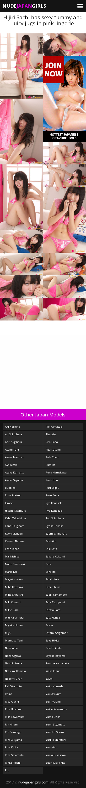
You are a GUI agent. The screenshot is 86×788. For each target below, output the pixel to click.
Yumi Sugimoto (55, 724)
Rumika (50, 465)
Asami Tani (12, 449)
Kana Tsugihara (14, 526)
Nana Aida (11, 648)
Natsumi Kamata (15, 671)
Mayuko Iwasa (14, 579)
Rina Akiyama (13, 739)
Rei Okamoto (13, 686)
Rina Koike (11, 747)
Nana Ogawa (13, 655)
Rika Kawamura (15, 717)
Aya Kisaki (11, 465)
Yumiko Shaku (55, 732)
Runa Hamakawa (56, 472)
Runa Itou (52, 480)
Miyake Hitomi (14, 625)
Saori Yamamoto (56, 594)
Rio (7, 770)
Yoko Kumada (54, 686)
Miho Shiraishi (14, 594)
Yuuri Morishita (55, 762)
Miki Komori (13, 602)
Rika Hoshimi (13, 709)
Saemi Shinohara (56, 533)
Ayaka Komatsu (14, 472)
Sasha (49, 625)
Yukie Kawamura (56, 709)
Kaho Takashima (15, 518)
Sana (49, 564)
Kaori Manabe (14, 533)
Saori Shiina (53, 587)
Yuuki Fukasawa (56, 755)
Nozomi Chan (13, 678)
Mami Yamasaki (15, 564)
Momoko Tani (14, 640)
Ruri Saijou (52, 487)
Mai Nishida (12, 556)
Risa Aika (51, 434)
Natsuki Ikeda (13, 663)
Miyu (8, 633)
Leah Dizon (12, 549)
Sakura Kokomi (55, 556)
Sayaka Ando (54, 648)
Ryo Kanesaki (54, 503)
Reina (8, 694)
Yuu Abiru (52, 747)
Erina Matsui (13, 495)
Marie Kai (11, 571)
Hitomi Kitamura (15, 510)
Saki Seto (51, 549)
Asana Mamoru (14, 457)
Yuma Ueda (53, 717)
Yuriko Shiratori (56, 739)
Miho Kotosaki (14, 587)
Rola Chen (52, 457)
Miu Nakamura (14, 617)
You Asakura (53, 694)
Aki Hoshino (12, 426)
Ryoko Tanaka (54, 526)
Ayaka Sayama (14, 480)
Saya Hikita (52, 640)
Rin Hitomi (11, 724)
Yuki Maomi (53, 701)
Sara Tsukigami (55, 602)
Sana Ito (51, 571)
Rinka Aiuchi (13, 762)
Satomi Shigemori (57, 633)
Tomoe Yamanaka (57, 663)
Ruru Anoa (52, 495)
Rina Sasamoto (14, 755)
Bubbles (10, 487)
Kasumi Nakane (15, 541)
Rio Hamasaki (54, 426)
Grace (9, 503)
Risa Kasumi (53, 449)
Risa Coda (52, 442)
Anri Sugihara (13, 442)
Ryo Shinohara (55, 518)
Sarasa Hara (53, 610)
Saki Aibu (51, 541)
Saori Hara (52, 579)
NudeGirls (24, 6)
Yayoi (49, 678)
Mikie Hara (12, 610)
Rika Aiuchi (12, 701)
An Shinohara (13, 434)
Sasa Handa (53, 617)
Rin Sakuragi (13, 732)
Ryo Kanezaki (54, 510)
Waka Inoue (53, 671)
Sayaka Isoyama (55, 655)
